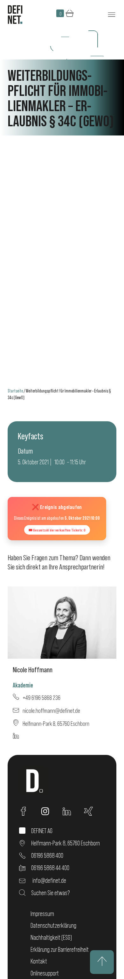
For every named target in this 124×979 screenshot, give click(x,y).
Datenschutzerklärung (53, 925)
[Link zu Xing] (91, 811)
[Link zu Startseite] (15, 14)
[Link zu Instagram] (48, 811)
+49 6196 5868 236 (41, 697)
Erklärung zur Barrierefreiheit (60, 949)
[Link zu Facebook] (26, 811)
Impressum (42, 913)
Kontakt (39, 961)
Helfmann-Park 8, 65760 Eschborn (55, 723)
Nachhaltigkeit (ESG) (51, 937)
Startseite (15, 390)
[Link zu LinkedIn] (70, 811)
